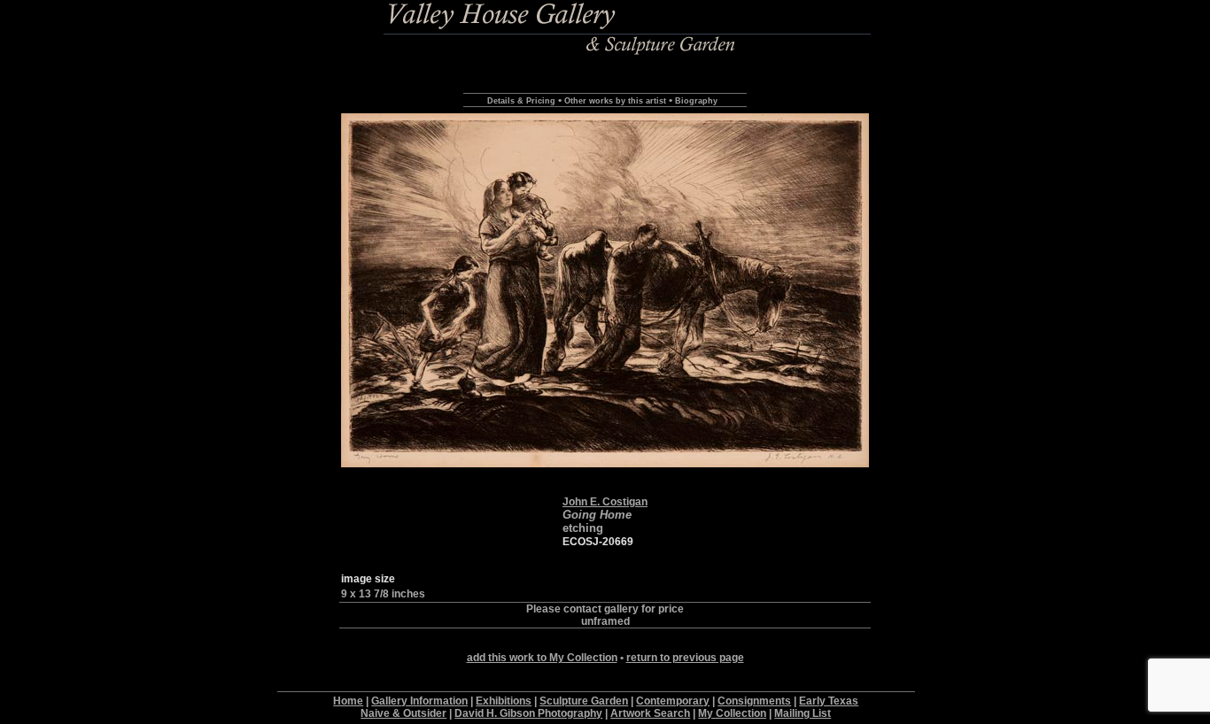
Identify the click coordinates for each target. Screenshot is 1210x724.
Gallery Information (419, 701)
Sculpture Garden (583, 701)
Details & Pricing (521, 100)
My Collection (732, 713)
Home (348, 701)
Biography (696, 100)
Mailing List (802, 713)
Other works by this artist (615, 100)
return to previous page (685, 657)
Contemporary (673, 701)
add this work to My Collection (542, 657)
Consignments (754, 701)
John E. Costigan (605, 502)
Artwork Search (650, 713)
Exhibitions (503, 701)
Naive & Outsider (403, 713)
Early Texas (828, 701)
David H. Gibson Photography (528, 713)
